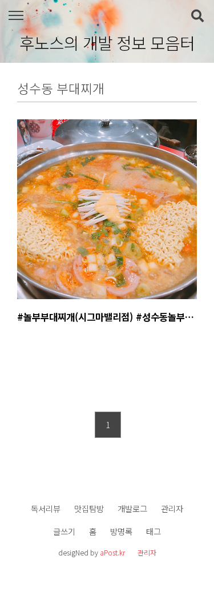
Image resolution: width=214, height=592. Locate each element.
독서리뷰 (45, 508)
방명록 (121, 531)
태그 (153, 531)
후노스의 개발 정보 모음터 (107, 42)
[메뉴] (16, 16)
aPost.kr (112, 552)
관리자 (172, 508)
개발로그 (132, 508)
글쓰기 (64, 531)
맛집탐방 (89, 508)
